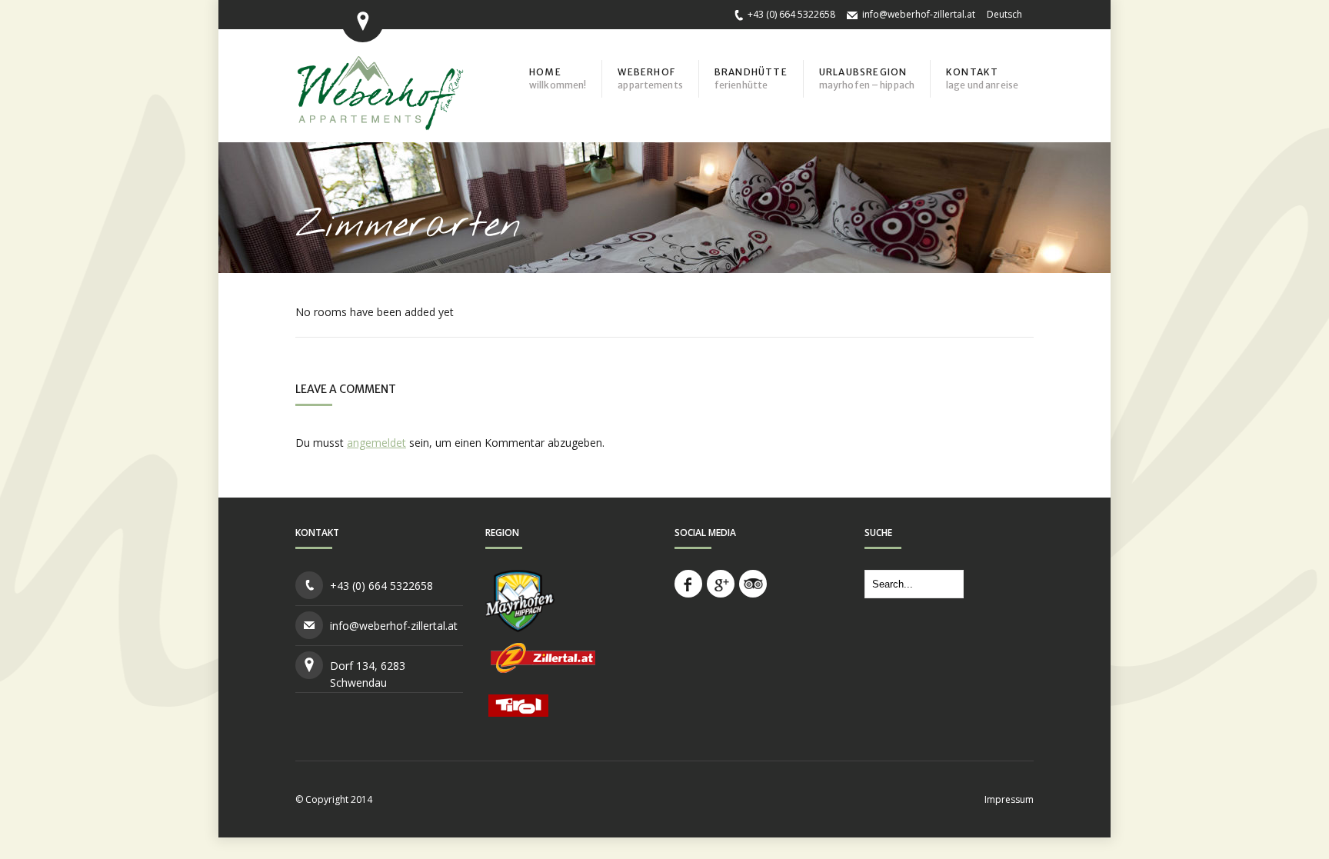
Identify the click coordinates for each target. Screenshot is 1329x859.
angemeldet (376, 442)
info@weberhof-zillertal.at (918, 14)
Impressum (1009, 799)
